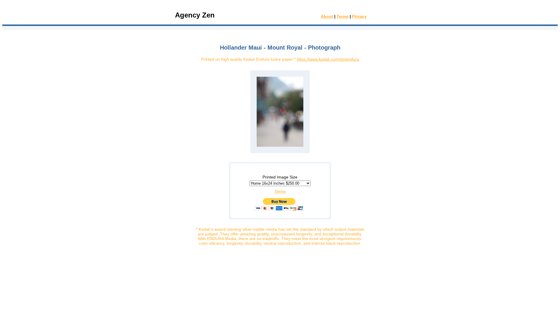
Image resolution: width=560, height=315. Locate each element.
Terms (343, 16)
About (327, 16)
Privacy (359, 16)
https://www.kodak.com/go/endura (328, 59)
